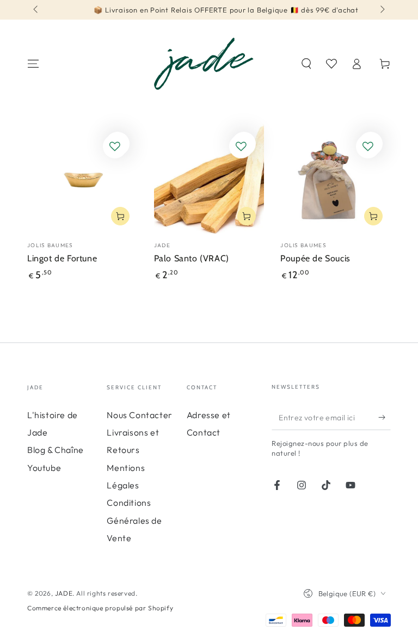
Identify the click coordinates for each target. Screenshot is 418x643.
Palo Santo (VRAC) (191, 258)
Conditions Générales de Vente (134, 520)
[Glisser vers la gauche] (36, 10)
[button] (306, 64)
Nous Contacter (139, 414)
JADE (63, 593)
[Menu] (33, 64)
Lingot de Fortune (62, 258)
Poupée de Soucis (315, 258)
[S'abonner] (384, 418)
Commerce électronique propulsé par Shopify (100, 608)
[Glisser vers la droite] (381, 10)
